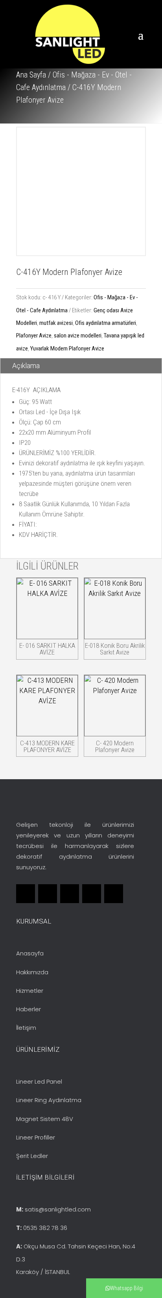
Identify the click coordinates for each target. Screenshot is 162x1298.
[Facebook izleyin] (25, 893)
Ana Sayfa (31, 74)
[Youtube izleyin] (113, 893)
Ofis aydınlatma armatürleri (105, 322)
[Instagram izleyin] (91, 893)
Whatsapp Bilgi (126, 1288)
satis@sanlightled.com (58, 1209)
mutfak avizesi (56, 322)
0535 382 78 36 (45, 1228)
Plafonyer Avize (34, 335)
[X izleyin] (47, 893)
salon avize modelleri (77, 335)
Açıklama (26, 365)
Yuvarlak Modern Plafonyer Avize (67, 348)
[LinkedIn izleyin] (69, 893)
